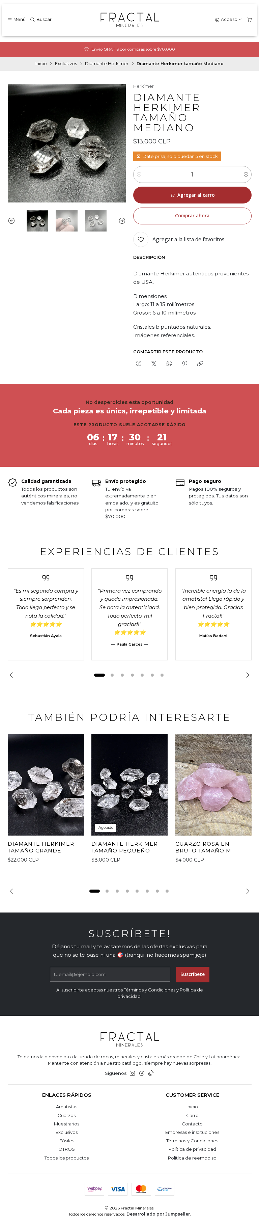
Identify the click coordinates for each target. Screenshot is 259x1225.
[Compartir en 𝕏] (154, 363)
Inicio (41, 64)
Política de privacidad (192, 1149)
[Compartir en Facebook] (138, 363)
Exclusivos (66, 64)
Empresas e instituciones (192, 1132)
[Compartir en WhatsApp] (169, 363)
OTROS (66, 1149)
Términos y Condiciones (192, 1140)
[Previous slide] (13, 221)
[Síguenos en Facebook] (142, 1073)
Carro (192, 1115)
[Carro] (249, 19)
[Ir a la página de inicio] (129, 19)
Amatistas (66, 1106)
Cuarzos (67, 1115)
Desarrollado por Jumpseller (158, 1214)
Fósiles (66, 1140)
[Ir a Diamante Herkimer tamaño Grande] (46, 785)
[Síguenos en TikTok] (151, 1073)
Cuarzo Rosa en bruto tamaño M (203, 847)
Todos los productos (67, 1158)
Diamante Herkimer (106, 64)
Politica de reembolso (192, 1158)
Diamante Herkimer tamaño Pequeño (124, 847)
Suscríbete (192, 974)
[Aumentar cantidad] (246, 174)
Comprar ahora (192, 216)
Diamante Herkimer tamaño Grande (41, 847)
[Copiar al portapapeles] (200, 363)
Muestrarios (66, 1123)
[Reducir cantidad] (139, 174)
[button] (99, 675)
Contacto (192, 1123)
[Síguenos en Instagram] (132, 1073)
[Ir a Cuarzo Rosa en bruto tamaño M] (213, 785)
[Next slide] (121, 221)
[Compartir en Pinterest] (184, 363)
